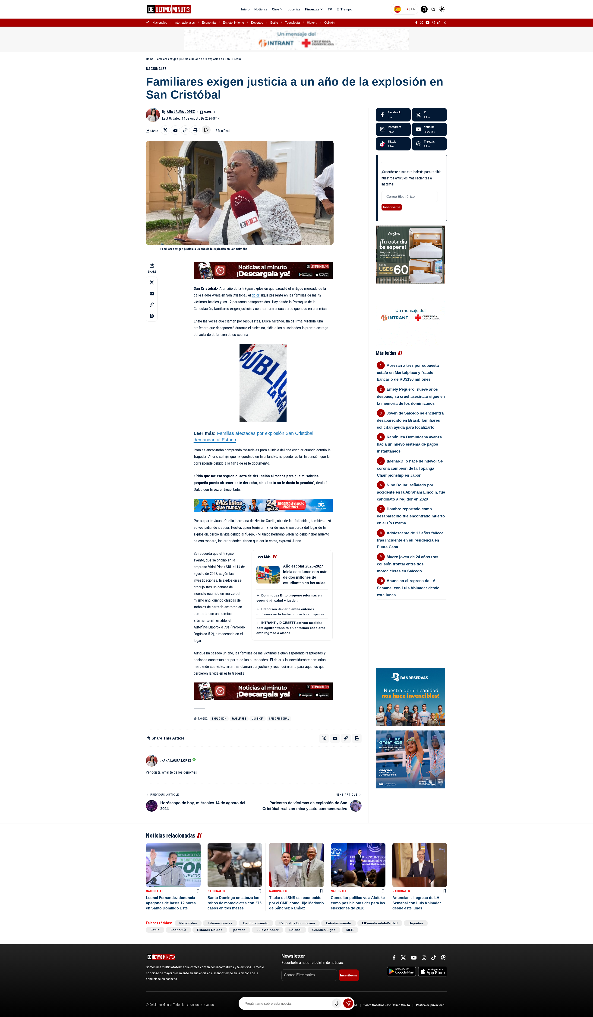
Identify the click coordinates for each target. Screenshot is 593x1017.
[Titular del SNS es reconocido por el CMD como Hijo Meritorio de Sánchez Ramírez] (296, 865)
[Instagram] (433, 22)
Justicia (257, 718)
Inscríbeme (391, 207)
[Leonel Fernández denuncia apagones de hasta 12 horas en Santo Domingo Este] (173, 865)
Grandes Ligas (323, 930)
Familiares (239, 718)
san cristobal (279, 718)
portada (239, 930)
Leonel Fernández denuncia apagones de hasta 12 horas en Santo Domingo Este (171, 903)
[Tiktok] (393, 144)
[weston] (410, 254)
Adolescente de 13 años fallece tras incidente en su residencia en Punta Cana (410, 540)
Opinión (329, 22)
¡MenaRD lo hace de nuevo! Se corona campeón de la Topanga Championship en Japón (410, 468)
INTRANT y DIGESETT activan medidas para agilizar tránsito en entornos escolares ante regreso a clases (290, 628)
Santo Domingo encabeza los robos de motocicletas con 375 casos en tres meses (235, 903)
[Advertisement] (411, 625)
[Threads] (444, 22)
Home (149, 59)
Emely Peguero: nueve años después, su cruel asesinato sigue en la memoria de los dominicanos (411, 396)
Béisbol (295, 930)
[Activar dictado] (336, 1003)
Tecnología (292, 22)
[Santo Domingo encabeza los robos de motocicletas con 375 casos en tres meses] (235, 865)
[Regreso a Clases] (263, 504)
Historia (312, 22)
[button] (433, 9)
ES (406, 9)
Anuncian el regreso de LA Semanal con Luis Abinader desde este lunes (408, 588)
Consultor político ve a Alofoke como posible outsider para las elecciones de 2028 (358, 903)
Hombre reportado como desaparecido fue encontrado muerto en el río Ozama (411, 516)
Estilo (274, 22)
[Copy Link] (185, 130)
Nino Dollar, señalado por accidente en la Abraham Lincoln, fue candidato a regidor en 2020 (411, 492)
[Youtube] (429, 129)
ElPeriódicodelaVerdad (380, 923)
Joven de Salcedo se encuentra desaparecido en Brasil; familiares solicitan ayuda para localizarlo (410, 420)
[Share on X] (165, 130)
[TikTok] (438, 22)
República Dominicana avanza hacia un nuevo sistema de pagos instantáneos (409, 444)
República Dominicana (297, 923)
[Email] (175, 130)
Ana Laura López (181, 112)
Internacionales (184, 22)
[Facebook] (416, 22)
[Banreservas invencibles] (410, 696)
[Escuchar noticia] (206, 129)
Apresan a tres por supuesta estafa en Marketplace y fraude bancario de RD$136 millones (408, 372)
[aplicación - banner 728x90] (263, 270)
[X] (421, 22)
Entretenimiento (233, 22)
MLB (349, 930)
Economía (209, 22)
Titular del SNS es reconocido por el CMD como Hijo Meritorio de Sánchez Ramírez (296, 903)
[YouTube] (427, 22)
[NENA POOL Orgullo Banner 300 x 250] (410, 759)
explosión (219, 718)
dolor (256, 295)
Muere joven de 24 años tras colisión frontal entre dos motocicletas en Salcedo (407, 564)
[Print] (195, 130)
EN (413, 9)
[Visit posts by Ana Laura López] (153, 115)
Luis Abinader (267, 930)
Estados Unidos (209, 930)
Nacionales (159, 22)
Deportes (257, 22)
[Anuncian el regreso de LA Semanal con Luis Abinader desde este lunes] (419, 865)
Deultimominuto (255, 923)
